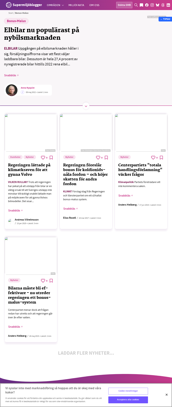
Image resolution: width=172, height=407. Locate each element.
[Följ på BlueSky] (157, 5)
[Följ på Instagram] (152, 5)
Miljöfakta (76, 5)
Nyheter (30, 157)
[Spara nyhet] (51, 157)
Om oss (94, 5)
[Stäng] (166, 394)
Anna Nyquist (27, 88)
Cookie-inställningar (128, 391)
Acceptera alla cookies (128, 399)
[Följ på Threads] (163, 5)
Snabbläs (10, 75)
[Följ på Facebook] (146, 5)
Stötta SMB (124, 5)
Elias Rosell (69, 218)
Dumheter (15, 157)
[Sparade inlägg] (141, 5)
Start (10, 12)
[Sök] (136, 5)
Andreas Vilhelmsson (27, 220)
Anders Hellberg (127, 205)
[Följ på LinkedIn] (168, 5)
